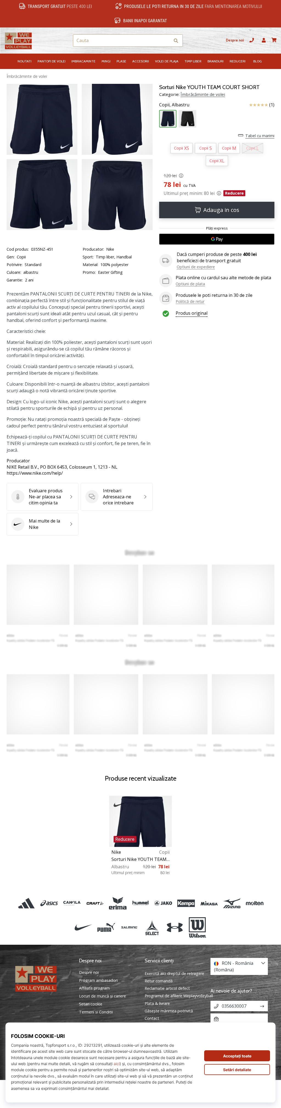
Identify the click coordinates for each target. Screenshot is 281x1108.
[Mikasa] (209, 903)
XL (216, 161)
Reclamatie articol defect (167, 988)
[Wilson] (197, 928)
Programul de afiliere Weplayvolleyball (179, 995)
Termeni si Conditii (96, 1012)
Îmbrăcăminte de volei (27, 76)
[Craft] (94, 903)
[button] (165, 40)
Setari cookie (90, 1004)
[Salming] (129, 928)
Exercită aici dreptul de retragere (174, 973)
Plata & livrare (157, 1003)
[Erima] (117, 903)
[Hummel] (140, 903)
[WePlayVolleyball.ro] (42, 978)
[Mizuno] (231, 903)
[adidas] (26, 903)
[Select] (151, 928)
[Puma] (106, 928)
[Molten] (254, 903)
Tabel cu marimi (259, 135)
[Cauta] (175, 40)
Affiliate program (94, 988)
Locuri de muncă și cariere (102, 996)
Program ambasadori (98, 980)
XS (181, 148)
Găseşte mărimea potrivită (169, 1010)
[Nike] (83, 928)
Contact (152, 1018)
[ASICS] (49, 903)
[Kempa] (186, 903)
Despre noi (235, 40)
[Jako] (163, 903)
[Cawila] (72, 903)
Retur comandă (159, 980)
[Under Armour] (174, 928)
